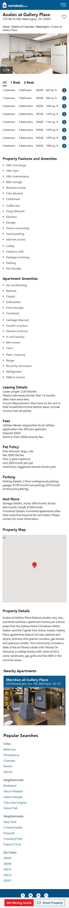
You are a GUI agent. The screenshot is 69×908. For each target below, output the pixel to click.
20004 (8, 858)
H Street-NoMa (13, 827)
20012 (8, 869)
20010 (8, 875)
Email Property (52, 902)
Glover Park (11, 808)
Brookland (10, 786)
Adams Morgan (13, 797)
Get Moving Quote (19, 902)
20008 (8, 864)
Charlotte (9, 761)
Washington (42, 27)
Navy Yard (10, 822)
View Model (64, 90)
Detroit (8, 772)
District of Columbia (23, 27)
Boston (8, 766)
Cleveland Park (13, 839)
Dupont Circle (12, 844)
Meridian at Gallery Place (27, 680)
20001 (8, 880)
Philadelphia (11, 755)
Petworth (9, 833)
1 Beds (15, 82)
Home (6, 27)
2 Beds (29, 82)
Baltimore (10, 749)
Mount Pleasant (13, 791)
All (5, 82)
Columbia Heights (15, 802)
